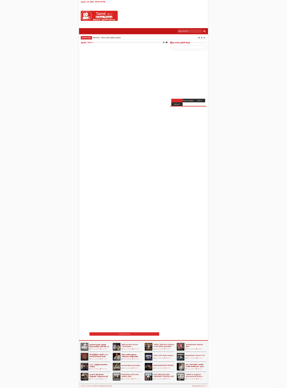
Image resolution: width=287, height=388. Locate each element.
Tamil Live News (86, 386)
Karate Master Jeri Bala (131, 365)
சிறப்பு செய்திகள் (188, 100)
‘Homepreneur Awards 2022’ (194, 345)
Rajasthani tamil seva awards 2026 (130, 375)
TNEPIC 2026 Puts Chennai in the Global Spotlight (163, 345)
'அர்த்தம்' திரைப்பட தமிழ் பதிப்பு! (126, 68)
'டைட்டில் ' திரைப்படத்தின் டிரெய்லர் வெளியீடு (133, 89)
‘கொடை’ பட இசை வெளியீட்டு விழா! (128, 181)
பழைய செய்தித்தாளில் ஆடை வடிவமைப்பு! (131, 46)
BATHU (203, 386)
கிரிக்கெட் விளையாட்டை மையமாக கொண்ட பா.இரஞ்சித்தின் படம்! (132, 226)
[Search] (204, 31)
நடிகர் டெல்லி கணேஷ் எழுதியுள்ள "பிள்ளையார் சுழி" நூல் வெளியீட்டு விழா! (98, 376)
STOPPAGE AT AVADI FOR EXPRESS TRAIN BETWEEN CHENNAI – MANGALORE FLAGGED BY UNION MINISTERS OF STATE (138, 135)
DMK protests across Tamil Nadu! (130, 345)
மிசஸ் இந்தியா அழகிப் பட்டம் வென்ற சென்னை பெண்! (98, 355)
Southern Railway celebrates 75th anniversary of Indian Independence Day (138, 269)
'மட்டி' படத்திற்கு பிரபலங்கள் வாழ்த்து (98, 365)
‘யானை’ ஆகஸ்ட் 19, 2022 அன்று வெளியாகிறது (135, 203)
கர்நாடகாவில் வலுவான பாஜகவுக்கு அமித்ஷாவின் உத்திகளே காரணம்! (130, 356)
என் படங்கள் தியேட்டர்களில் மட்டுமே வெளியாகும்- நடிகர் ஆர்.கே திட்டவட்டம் (195, 366)
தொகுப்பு (177, 104)
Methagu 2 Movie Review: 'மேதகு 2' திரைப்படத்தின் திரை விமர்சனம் (138, 291)
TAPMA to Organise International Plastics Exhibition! (194, 376)
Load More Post (124, 334)
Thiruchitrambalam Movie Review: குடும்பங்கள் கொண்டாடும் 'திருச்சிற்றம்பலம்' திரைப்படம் (137, 161)
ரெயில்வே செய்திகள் (142, 142)
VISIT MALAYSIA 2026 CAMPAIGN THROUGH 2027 (163, 375)
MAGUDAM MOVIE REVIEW (163, 365)
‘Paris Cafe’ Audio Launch (163, 355)
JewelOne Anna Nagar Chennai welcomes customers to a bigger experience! (134, 112)
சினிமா (139, 71)
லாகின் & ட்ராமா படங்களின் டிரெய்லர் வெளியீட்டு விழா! (138, 246)
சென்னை (139, 117)
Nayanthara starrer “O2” (195, 355)
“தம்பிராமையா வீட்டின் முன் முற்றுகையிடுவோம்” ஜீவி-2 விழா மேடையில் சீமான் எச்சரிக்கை (138, 313)
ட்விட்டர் (199, 100)
